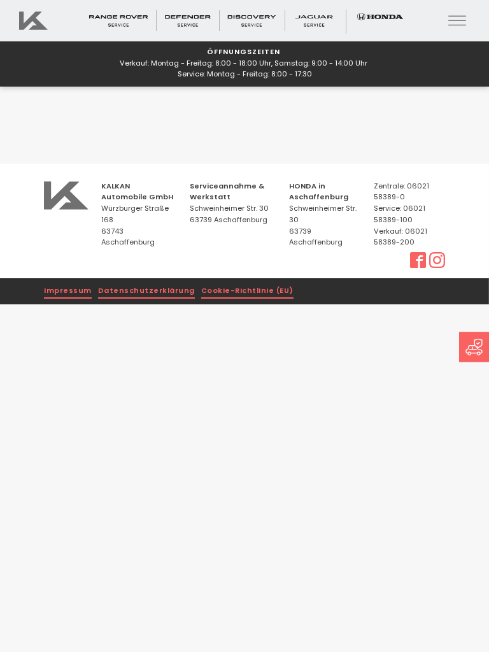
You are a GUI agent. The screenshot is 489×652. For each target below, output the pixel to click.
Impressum (68, 291)
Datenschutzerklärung (146, 291)
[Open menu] (457, 21)
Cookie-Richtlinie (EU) (247, 291)
